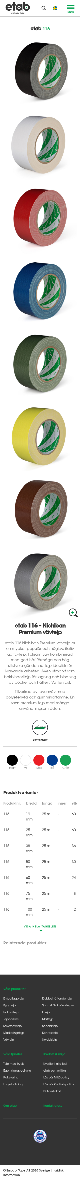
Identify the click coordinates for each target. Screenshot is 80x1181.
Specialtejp (50, 1026)
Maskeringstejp (13, 1032)
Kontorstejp (50, 1032)
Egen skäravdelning (17, 1070)
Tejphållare (11, 1019)
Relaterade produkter (24, 943)
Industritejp (10, 1012)
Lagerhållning (13, 1084)
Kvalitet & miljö (54, 1054)
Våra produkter (14, 989)
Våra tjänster (12, 1054)
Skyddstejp (49, 1039)
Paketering (10, 1077)
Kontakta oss (52, 1106)
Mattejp (47, 1019)
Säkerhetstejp (12, 1026)
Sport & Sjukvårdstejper (58, 1005)
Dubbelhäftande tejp (57, 998)
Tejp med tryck (13, 1063)
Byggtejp (9, 1005)
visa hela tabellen (40, 926)
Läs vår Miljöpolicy (56, 1077)
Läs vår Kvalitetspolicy (58, 1084)
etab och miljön (54, 1070)
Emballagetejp (13, 998)
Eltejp (46, 1012)
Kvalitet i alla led (55, 1063)
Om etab (10, 1106)
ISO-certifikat (52, 1091)
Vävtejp (8, 1039)
